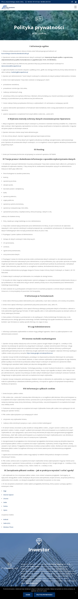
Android (5, 519)
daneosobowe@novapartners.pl (11, 66)
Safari (5, 502)
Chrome (5, 498)
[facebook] (72, 2)
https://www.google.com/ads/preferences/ (40, 353)
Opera (5, 510)
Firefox (5, 506)
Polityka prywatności (44, 594)
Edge (4, 491)
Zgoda (28, 594)
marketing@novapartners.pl (19, 72)
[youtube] (76, 2)
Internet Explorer (8, 495)
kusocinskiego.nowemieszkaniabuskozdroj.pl (15, 53)
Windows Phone (8, 527)
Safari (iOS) (6, 523)
